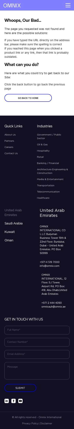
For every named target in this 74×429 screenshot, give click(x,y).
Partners (9, 141)
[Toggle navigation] (68, 5)
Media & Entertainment (50, 179)
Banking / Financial (48, 163)
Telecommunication (48, 192)
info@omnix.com (49, 266)
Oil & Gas (42, 144)
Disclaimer (46, 423)
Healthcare (43, 198)
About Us (10, 135)
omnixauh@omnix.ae (53, 307)
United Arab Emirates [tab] (13, 213)
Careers (8, 147)
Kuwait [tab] (9, 232)
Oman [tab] (8, 240)
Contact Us (11, 153)
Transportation (45, 185)
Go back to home (28, 98)
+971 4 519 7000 (50, 262)
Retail (40, 157)
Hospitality (43, 151)
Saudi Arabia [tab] (13, 223)
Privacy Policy (30, 423)
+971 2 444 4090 (51, 303)
